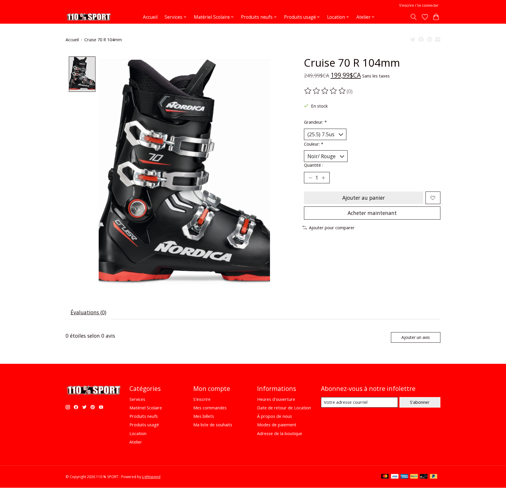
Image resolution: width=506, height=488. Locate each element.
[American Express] (404, 477)
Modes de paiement (276, 424)
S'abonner (420, 402)
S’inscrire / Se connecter (419, 5)
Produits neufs (143, 416)
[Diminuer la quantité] (310, 178)
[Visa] (395, 477)
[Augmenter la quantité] (323, 178)
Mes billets (203, 416)
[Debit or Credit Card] (424, 477)
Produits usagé (144, 424)
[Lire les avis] (325, 91)
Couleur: (313, 144)
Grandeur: (315, 122)
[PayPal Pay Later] (433, 477)
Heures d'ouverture (276, 399)
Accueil (150, 17)
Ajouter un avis (415, 337)
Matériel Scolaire (145, 408)
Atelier (135, 442)
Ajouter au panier (363, 197)
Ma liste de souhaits (212, 424)
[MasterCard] (385, 477)
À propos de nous (274, 416)
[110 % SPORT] (88, 17)
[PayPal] (414, 477)
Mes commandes (210, 408)
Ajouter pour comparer (332, 227)
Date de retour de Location (284, 408)
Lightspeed (151, 476)
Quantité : (313, 165)
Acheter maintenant (372, 212)
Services (137, 399)
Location (137, 433)
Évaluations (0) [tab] (88, 312)
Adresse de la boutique (279, 433)
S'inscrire (202, 399)
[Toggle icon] (413, 17)
